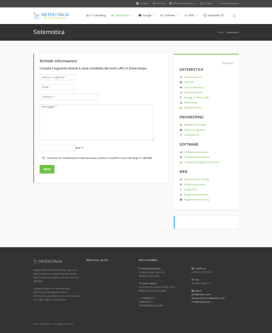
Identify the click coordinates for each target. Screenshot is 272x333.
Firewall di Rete (192, 107)
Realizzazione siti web (196, 179)
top (264, 325)
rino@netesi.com (201, 301)
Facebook (211, 323)
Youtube (227, 323)
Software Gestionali (195, 152)
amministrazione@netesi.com (208, 298)
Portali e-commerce (195, 184)
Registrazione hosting (196, 199)
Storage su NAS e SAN (196, 97)
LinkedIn (219, 323)
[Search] (234, 16)
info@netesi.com (201, 294)
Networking (190, 102)
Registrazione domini (196, 194)
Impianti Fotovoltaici (195, 124)
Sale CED (189, 82)
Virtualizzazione (193, 92)
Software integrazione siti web (201, 162)
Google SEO (190, 189)
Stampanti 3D (192, 134)
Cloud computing (193, 87)
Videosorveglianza (194, 129)
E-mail (235, 323)
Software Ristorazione (196, 157)
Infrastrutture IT (193, 77)
